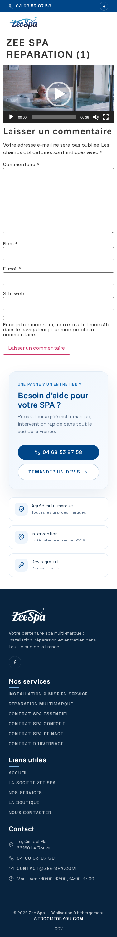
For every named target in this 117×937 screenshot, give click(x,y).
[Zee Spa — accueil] (23, 22)
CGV (59, 928)
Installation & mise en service (48, 694)
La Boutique (24, 802)
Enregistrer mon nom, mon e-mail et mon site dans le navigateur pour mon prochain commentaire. (56, 329)
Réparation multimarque (41, 704)
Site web (13, 293)
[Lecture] (11, 117)
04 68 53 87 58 (63, 452)
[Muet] (96, 117)
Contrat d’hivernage (36, 743)
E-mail (12, 268)
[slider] (54, 117)
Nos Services (25, 792)
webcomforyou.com (58, 918)
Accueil (18, 773)
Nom (10, 243)
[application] (58, 94)
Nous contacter (30, 812)
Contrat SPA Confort (37, 724)
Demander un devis (54, 472)
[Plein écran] (106, 117)
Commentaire (21, 164)
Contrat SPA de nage (36, 733)
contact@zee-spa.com (46, 868)
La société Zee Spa (32, 782)
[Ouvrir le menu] (101, 23)
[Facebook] (104, 6)
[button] (58, 94)
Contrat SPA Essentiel (38, 714)
